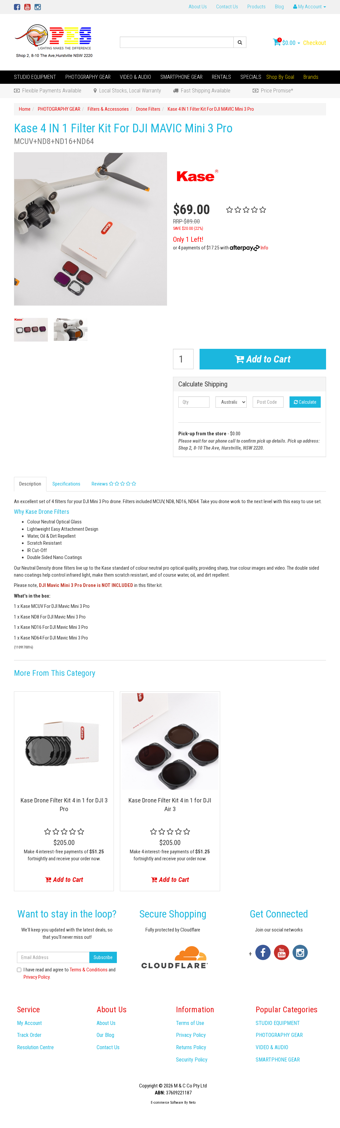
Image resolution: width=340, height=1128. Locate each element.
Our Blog (105, 1035)
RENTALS (221, 77)
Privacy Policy (36, 977)
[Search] (239, 42)
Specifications (66, 484)
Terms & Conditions (89, 970)
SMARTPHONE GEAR (181, 77)
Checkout (314, 42)
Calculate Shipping (202, 384)
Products (256, 7)
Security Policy (192, 1060)
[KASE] (196, 176)
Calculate (307, 402)
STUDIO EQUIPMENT (35, 77)
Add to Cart (267, 359)
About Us (198, 7)
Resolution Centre (35, 1047)
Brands (310, 77)
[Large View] (31, 330)
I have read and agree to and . (70, 973)
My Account (29, 1023)
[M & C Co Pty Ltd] (54, 42)
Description (30, 484)
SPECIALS (250, 77)
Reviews (100, 484)
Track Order (29, 1035)
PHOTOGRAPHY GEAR (88, 77)
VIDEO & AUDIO (135, 77)
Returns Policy (191, 1047)
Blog (279, 7)
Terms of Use (190, 1023)
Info (264, 248)
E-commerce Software (167, 1102)
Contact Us (227, 7)
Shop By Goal (280, 77)
